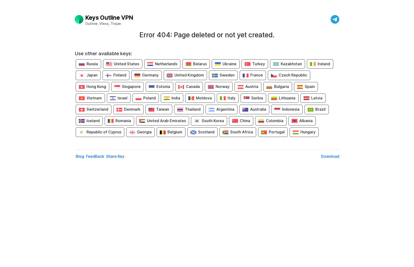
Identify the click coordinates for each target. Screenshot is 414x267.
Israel (122, 98)
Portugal (277, 132)
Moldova (204, 98)
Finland (119, 75)
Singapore (131, 86)
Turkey (258, 63)
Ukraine (229, 63)
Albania (306, 120)
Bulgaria (281, 86)
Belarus (200, 63)
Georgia (144, 132)
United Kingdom (189, 75)
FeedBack (95, 156)
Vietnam (94, 98)
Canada (193, 86)
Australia (258, 109)
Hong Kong (96, 86)
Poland (149, 98)
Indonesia (290, 109)
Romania (123, 120)
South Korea (213, 120)
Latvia (316, 98)
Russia (92, 63)
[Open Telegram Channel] (335, 19)
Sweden (227, 75)
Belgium (174, 132)
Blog (80, 156)
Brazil (320, 109)
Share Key (115, 156)
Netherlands (166, 63)
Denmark (132, 109)
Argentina (225, 109)
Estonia (163, 86)
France (256, 75)
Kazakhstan (291, 63)
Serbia (257, 98)
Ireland (324, 63)
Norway (223, 86)
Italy (232, 98)
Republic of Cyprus (103, 132)
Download (330, 156)
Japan (92, 75)
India (176, 98)
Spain (310, 86)
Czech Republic (293, 75)
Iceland (93, 120)
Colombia (274, 120)
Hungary (308, 132)
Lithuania (287, 98)
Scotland (206, 132)
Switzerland (97, 109)
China (245, 120)
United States (126, 63)
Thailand (193, 109)
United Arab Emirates (166, 120)
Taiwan (162, 109)
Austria (251, 86)
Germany (150, 75)
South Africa (241, 132)
